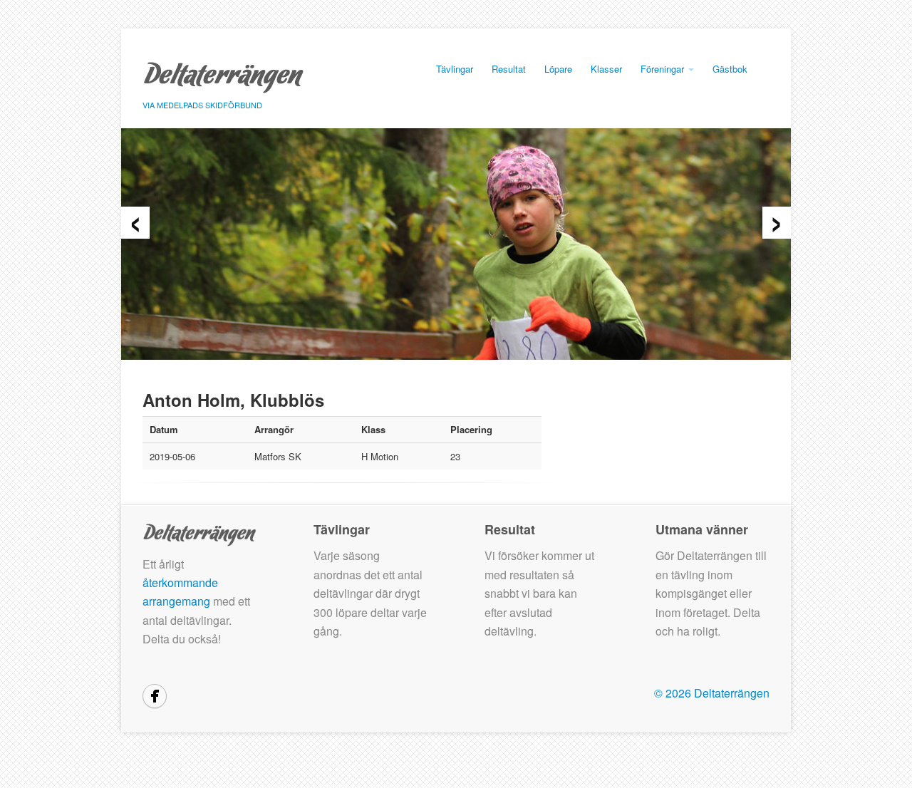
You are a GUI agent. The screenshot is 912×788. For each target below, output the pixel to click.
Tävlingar (454, 69)
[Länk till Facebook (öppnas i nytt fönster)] (154, 696)
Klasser (606, 69)
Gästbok (729, 69)
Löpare (558, 69)
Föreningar (664, 69)
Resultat (509, 69)
